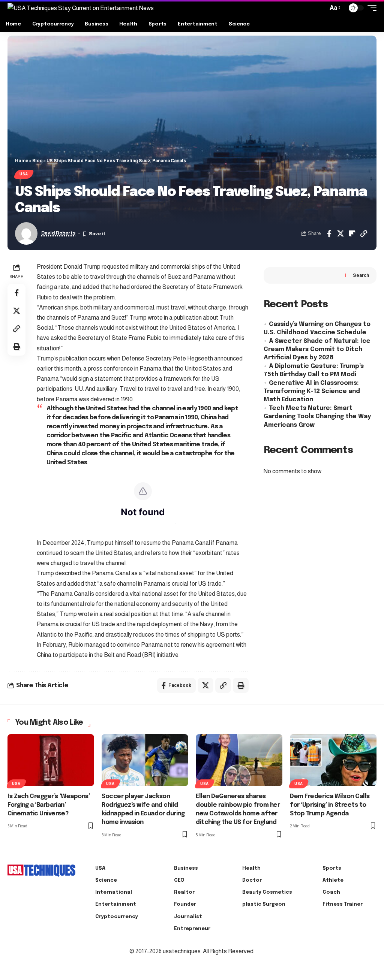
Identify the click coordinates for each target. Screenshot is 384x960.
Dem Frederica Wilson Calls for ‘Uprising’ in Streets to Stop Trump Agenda (330, 805)
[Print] (17, 347)
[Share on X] (340, 233)
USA (24, 174)
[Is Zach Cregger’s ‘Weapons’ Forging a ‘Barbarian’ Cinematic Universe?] (51, 760)
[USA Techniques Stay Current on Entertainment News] (81, 8)
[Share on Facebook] (329, 233)
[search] (320, 8)
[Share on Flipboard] (352, 233)
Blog (37, 160)
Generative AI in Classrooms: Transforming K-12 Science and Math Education (312, 391)
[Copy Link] (363, 233)
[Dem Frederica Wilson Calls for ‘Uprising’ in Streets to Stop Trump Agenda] (333, 760)
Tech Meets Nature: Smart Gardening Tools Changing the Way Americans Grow (317, 416)
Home (21, 160)
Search (361, 275)
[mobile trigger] (370, 8)
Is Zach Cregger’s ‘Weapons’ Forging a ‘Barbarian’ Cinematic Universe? (49, 805)
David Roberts (58, 233)
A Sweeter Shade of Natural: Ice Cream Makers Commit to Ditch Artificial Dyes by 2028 (317, 349)
